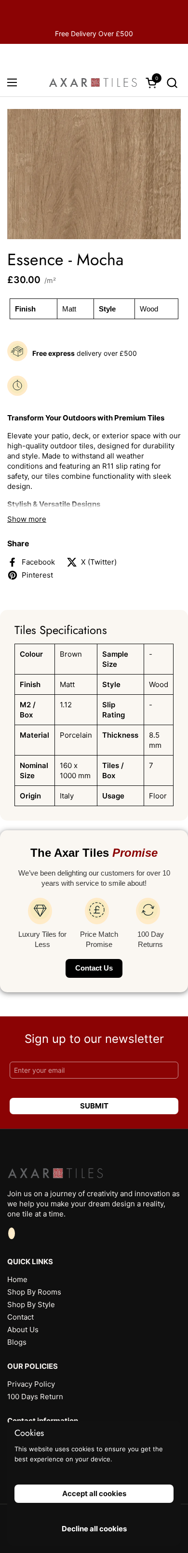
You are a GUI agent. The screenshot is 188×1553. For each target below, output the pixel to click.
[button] (172, 83)
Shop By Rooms (34, 1291)
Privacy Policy (31, 1384)
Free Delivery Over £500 (94, 33)
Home (17, 1279)
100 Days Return (35, 1396)
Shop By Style (31, 1304)
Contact (20, 1317)
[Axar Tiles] (93, 82)
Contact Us (94, 968)
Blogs (17, 1342)
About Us (23, 1329)
